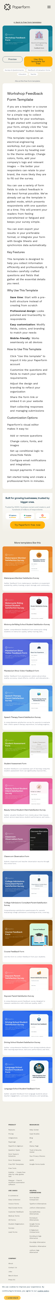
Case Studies (34, 1134)
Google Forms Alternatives (35, 1225)
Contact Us (12, 1267)
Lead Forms (12, 1232)
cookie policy (43, 1291)
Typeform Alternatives (38, 1204)
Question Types (14, 1150)
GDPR (32, 1160)
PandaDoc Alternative (38, 1246)
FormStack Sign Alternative (35, 1237)
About (10, 1263)
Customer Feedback (16, 1212)
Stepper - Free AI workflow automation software (16, 1182)
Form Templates (14, 1160)
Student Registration (16, 1224)
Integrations (12, 1138)
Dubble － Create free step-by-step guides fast (16, 1174)
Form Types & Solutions (13, 1155)
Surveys (11, 1228)
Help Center (34, 1130)
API (31, 1142)
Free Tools (12, 1168)
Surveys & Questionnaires (14, 70)
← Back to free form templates (27, 22)
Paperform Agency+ (15, 1146)
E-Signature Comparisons (34, 1231)
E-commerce (13, 1196)
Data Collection (14, 1200)
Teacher (33, 74)
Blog (31, 1138)
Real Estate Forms (15, 1208)
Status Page (34, 1146)
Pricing (10, 1134)
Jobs (10, 1271)
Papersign (12, 1142)
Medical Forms (13, 1216)
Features (11, 1130)
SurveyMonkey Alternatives (35, 1213)
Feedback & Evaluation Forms (39, 70)
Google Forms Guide (37, 1164)
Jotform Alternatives (37, 1208)
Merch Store (13, 1276)
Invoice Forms (13, 1204)
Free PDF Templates (16, 1164)
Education (22, 74)
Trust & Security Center (35, 1151)
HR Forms (12, 1220)
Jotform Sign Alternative (34, 1251)
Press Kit (11, 1280)
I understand (12, 1298)
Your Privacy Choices (37, 1156)
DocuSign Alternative (37, 1242)
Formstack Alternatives (34, 1219)
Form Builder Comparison (34, 1199)
